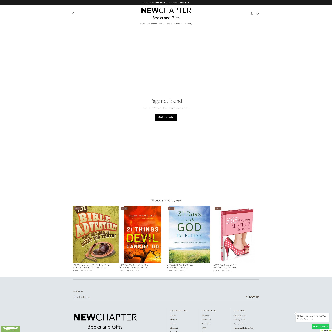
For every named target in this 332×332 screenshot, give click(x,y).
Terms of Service (240, 324)
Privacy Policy (239, 320)
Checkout (174, 328)
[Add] (114, 259)
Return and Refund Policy (244, 328)
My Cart (173, 320)
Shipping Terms (240, 316)
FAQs (204, 328)
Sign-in (173, 316)
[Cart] (257, 13)
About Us (206, 316)
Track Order (207, 324)
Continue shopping (166, 117)
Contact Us (206, 320)
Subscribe (252, 297)
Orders (173, 324)
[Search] (73, 13)
